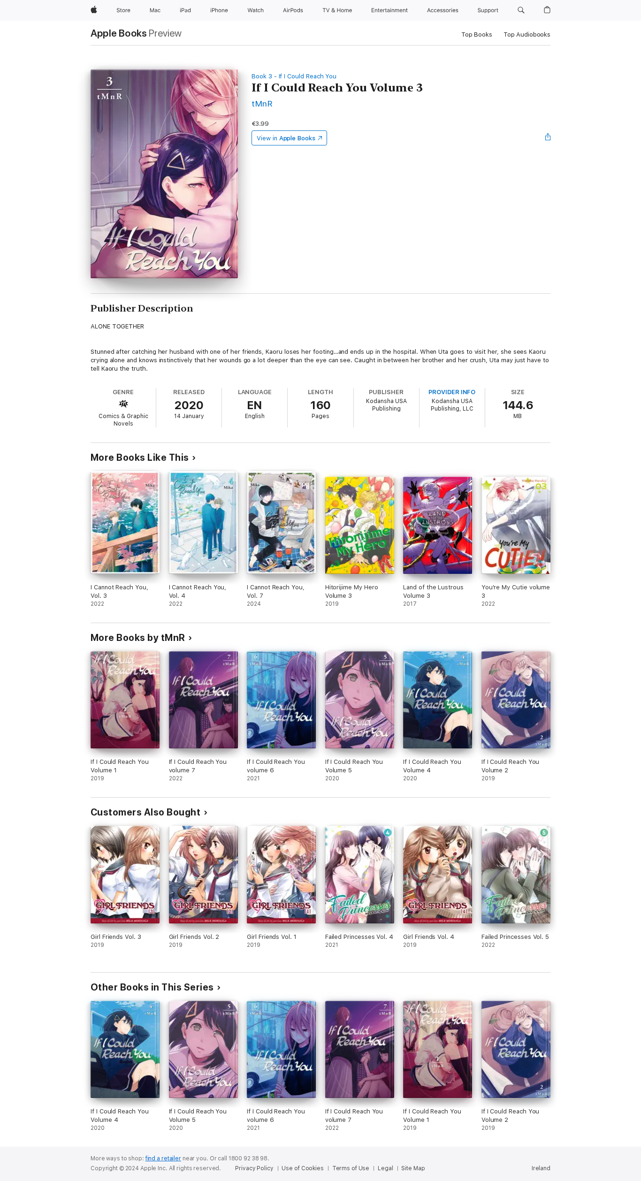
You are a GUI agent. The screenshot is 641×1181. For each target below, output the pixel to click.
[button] (521, 10)
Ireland (541, 1168)
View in (286, 138)
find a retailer (163, 1158)
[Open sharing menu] (548, 138)
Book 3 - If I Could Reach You (294, 76)
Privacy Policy (254, 1168)
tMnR (262, 103)
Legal (385, 1168)
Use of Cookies (302, 1168)
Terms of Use (351, 1168)
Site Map (413, 1168)
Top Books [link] (476, 34)
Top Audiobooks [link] (527, 34)
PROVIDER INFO (451, 392)
